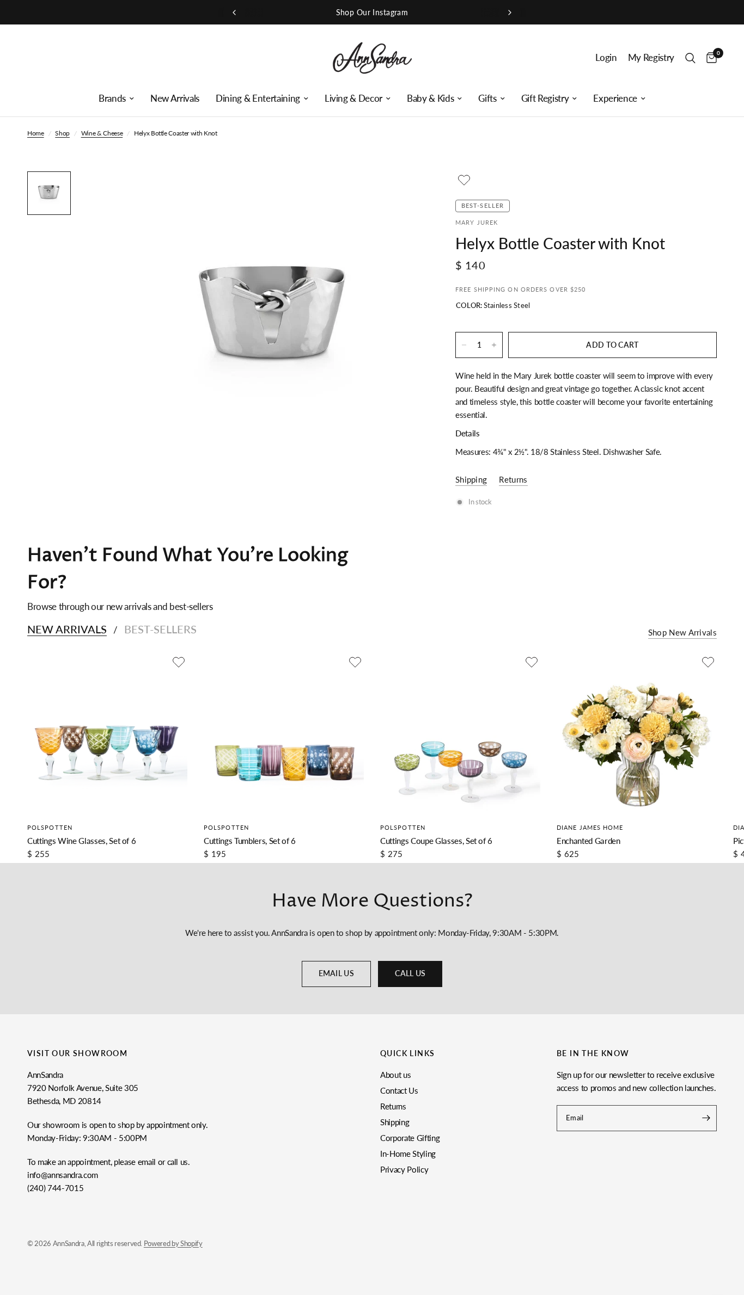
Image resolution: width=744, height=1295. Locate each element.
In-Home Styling (408, 1153)
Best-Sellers (160, 629)
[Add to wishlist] (464, 180)
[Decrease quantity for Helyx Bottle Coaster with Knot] (464, 344)
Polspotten (49, 827)
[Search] (690, 58)
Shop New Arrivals (682, 632)
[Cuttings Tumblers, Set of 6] (284, 733)
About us (395, 1075)
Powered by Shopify (173, 1243)
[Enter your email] (706, 1118)
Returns (393, 1106)
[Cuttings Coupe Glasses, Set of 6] (460, 733)
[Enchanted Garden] (637, 733)
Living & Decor (353, 98)
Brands (112, 98)
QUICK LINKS (407, 1053)
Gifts (487, 98)
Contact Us (399, 1090)
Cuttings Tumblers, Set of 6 (250, 841)
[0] (709, 58)
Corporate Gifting (410, 1138)
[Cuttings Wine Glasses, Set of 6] (107, 733)
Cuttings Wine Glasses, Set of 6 (81, 841)
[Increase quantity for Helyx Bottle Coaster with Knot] (494, 344)
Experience (615, 98)
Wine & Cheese (102, 133)
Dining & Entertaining (258, 98)
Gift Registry (545, 98)
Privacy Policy (404, 1169)
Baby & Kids (430, 98)
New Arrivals (174, 98)
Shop (62, 133)
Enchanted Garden (588, 841)
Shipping (394, 1122)
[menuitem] (116, 98)
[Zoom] (399, 194)
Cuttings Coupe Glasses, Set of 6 (436, 841)
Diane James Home (590, 827)
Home (35, 133)
